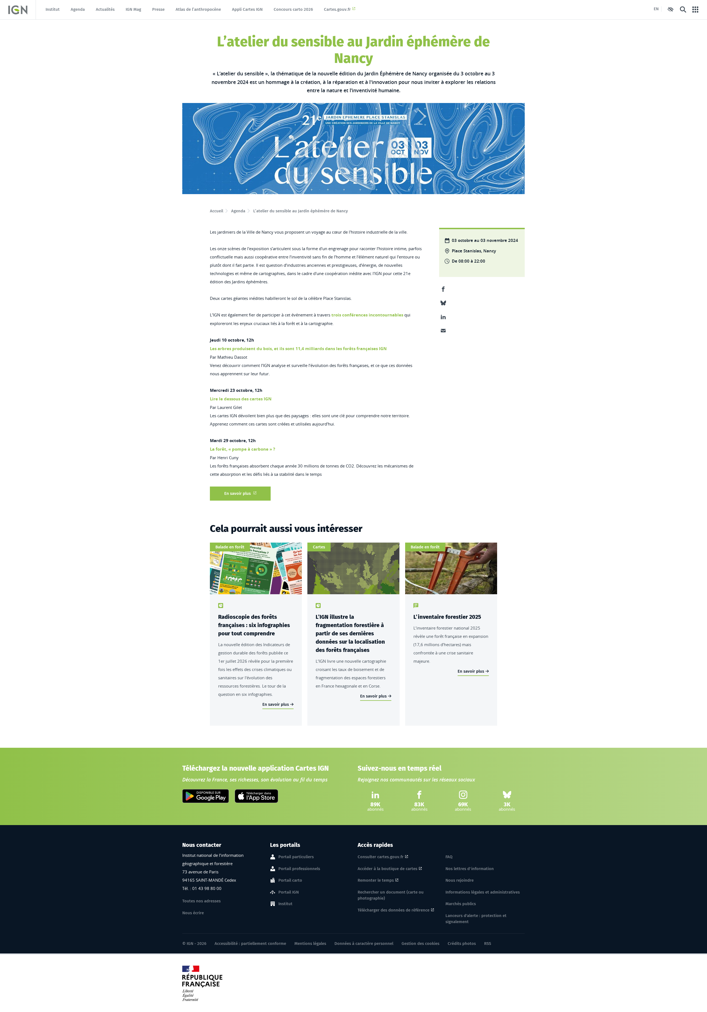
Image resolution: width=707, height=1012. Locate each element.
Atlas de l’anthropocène (198, 9)
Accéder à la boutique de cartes (387, 868)
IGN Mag (133, 9)
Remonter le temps (376, 880)
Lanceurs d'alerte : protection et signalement (475, 918)
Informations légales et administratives (482, 892)
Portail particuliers (296, 856)
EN (656, 8)
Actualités (105, 9)
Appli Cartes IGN (247, 9)
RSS (487, 943)
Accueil (216, 210)
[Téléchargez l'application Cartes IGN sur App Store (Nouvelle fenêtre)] (256, 796)
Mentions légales (310, 943)
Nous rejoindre (459, 880)
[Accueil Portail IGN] (17, 9)
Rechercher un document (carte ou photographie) (391, 895)
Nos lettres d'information (469, 868)
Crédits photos (462, 943)
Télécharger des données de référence (393, 910)
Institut (53, 9)
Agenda (78, 9)
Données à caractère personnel (363, 943)
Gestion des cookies (420, 943)
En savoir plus (237, 493)
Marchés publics (460, 903)
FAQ (448, 856)
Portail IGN (288, 892)
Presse (158, 9)
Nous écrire (193, 912)
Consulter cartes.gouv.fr (380, 856)
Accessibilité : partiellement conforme (250, 943)
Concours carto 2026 (293, 9)
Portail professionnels (299, 868)
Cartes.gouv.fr (337, 9)
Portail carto (290, 880)
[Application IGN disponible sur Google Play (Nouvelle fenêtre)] (205, 796)
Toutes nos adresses (201, 901)
